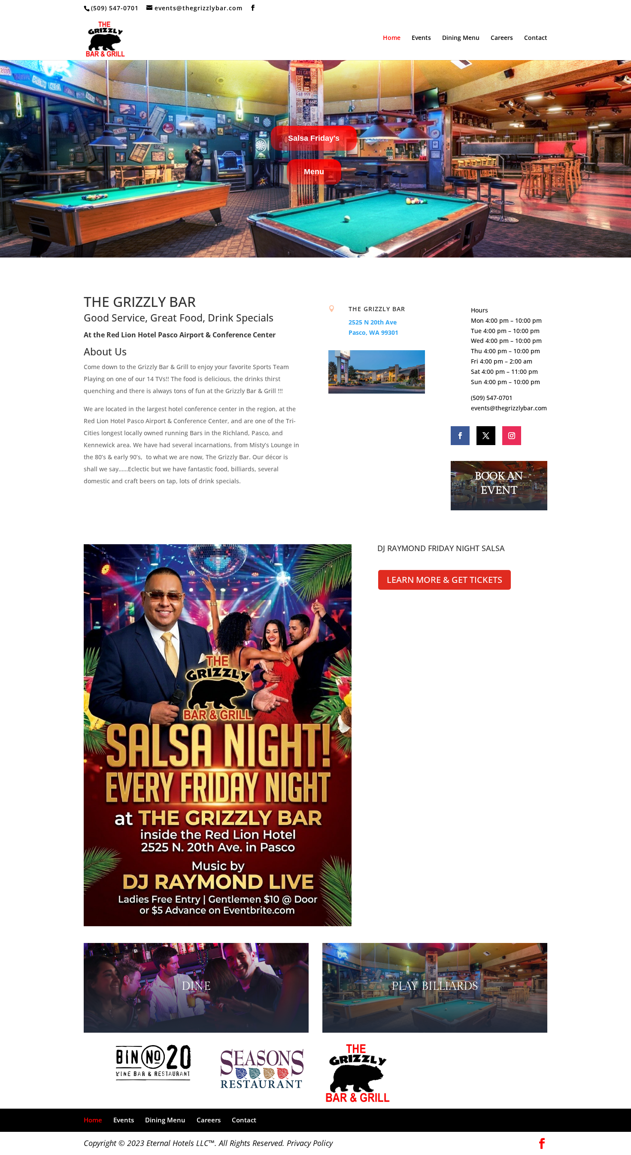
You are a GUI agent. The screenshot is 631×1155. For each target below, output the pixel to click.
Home (391, 38)
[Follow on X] (485, 435)
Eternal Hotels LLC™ (180, 1143)
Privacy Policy (310, 1143)
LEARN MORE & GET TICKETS (444, 579)
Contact (535, 38)
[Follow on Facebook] (460, 435)
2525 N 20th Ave (373, 322)
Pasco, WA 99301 (373, 332)
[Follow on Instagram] (511, 435)
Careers (502, 38)
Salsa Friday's (314, 138)
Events (421, 38)
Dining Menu (460, 38)
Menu (314, 171)
